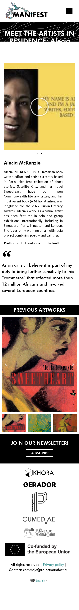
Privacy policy (53, 565)
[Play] (39, 106)
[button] (37, 153)
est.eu (63, 570)
